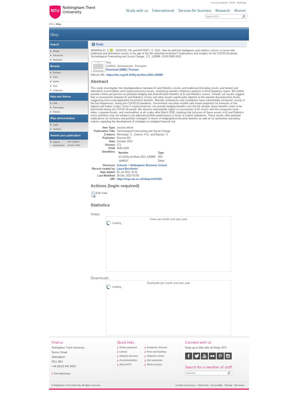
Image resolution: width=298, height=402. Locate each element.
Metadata (57, 60)
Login (55, 125)
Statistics (57, 129)
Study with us (137, 10)
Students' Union (155, 356)
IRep (54, 34)
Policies (56, 112)
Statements (203, 385)
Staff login (241, 2)
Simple (56, 51)
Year (55, 86)
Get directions (62, 373)
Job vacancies (155, 360)
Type (55, 77)
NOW (232, 2)
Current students (219, 2)
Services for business (194, 10)
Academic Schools (157, 347)
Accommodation (128, 360)
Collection (57, 90)
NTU (51, 24)
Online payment (128, 347)
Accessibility (216, 385)
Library (123, 352)
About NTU (125, 364)
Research (222, 10)
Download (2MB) (116, 69)
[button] (93, 194)
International (163, 10)
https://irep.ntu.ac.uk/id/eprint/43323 (139, 179)
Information (58, 107)
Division (57, 72)
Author (56, 81)
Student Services (128, 356)
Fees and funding (156, 352)
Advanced (58, 55)
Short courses (154, 364)
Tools (99, 44)
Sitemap (228, 385)
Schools (122, 165)
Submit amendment (58, 143)
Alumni (240, 10)
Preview (134, 69)
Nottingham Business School (148, 165)
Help (55, 103)
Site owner (239, 385)
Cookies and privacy (186, 385)
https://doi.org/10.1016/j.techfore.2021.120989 (134, 74)
